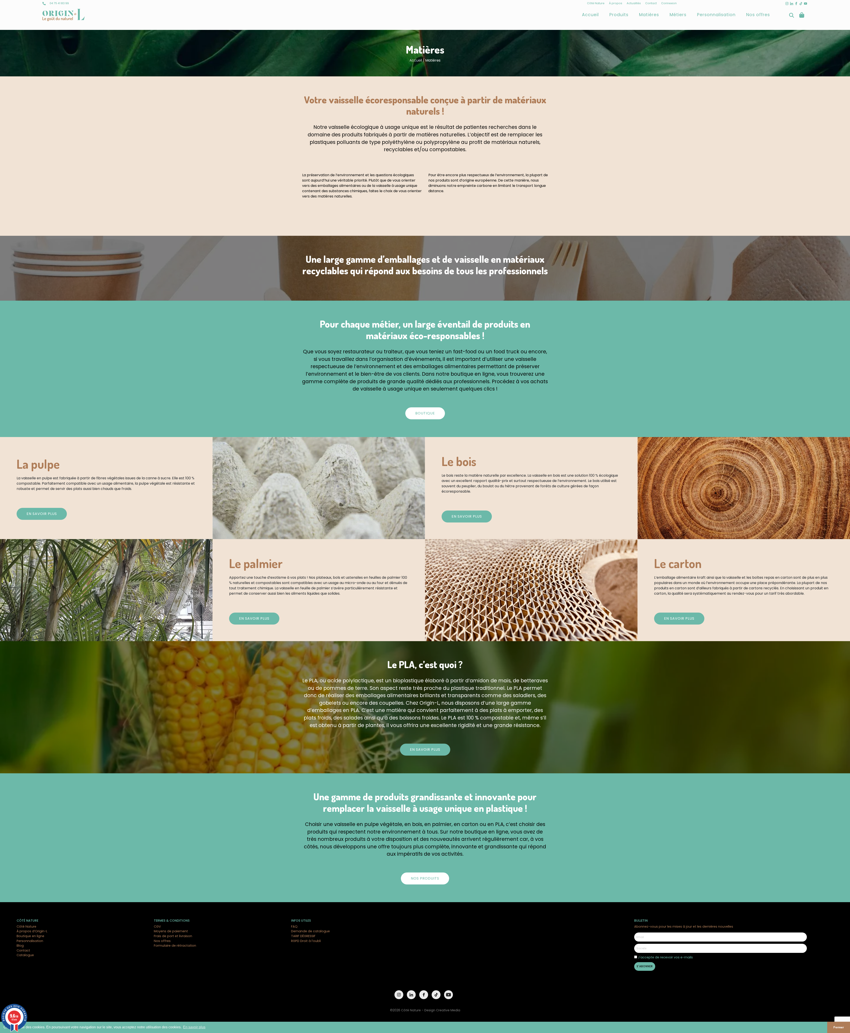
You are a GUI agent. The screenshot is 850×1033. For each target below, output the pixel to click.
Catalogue (25, 955)
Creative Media (448, 1010)
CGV (157, 926)
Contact (651, 3)
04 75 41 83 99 (59, 3)
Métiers (678, 15)
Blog (20, 945)
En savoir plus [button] (194, 1027)
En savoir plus (42, 513)
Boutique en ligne (30, 936)
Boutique (425, 413)
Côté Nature (596, 3)
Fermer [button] (838, 1027)
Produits (618, 15)
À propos (615, 3)
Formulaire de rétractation (175, 945)
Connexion (669, 3)
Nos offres (758, 15)
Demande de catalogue (310, 931)
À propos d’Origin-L (32, 931)
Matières (649, 15)
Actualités (634, 3)
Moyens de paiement (171, 931)
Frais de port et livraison (173, 936)
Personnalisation (716, 15)
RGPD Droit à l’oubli (306, 941)
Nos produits (425, 878)
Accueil (590, 15)
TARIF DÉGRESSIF (303, 936)
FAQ (294, 926)
